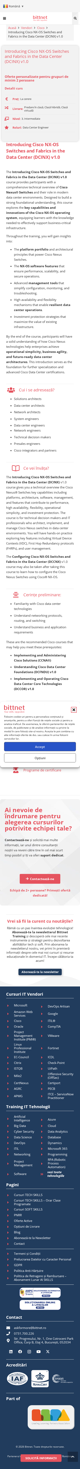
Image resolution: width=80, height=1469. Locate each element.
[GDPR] (10, 1265)
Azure (52, 1119)
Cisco (41, 28)
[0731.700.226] (10, 1333)
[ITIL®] (44, 1021)
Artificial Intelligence (22, 1118)
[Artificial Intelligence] (10, 1119)
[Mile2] (10, 1076)
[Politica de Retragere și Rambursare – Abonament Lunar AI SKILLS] (10, 1278)
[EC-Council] (10, 1057)
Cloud (52, 1126)
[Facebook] (20, 1351)
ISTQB (18, 1068)
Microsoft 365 (57, 1148)
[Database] (44, 1137)
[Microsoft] (10, 1005)
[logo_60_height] (40, 18)
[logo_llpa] (51, 1417)
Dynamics (55, 1143)
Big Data (20, 1126)
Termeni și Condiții (27, 1253)
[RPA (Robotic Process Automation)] (44, 1163)
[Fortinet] (44, 1048)
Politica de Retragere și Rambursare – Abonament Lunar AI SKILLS (40, 1278)
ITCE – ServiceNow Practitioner (61, 1096)
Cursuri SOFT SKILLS (28, 1209)
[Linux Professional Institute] (10, 1048)
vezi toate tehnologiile (55, 1174)
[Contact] (10, 1244)
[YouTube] (38, 1351)
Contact (19, 1243)
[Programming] (44, 1154)
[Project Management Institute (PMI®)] (10, 1036)
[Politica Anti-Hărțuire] (10, 1271)
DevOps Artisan (59, 1006)
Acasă (12, 28)
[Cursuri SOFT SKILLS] (10, 1210)
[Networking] (10, 1154)
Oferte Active (23, 1221)
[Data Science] (10, 1137)
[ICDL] (44, 1057)
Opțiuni (40, 758)
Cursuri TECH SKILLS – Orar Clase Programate (37, 1202)
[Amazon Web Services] (10, 1014)
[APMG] (10, 1096)
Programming (57, 1154)
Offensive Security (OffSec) (60, 1076)
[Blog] (10, 1232)
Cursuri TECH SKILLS (28, 1195)
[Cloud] (44, 1126)
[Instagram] (29, 1351)
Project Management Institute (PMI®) (25, 1035)
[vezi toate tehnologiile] (43, 1174)
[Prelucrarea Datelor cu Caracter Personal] (10, 1259)
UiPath (52, 1068)
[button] (74, 710)
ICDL (51, 1057)
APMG (18, 1096)
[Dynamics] (44, 1143)
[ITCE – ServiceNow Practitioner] (44, 1096)
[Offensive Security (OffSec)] (44, 1076)
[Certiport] (44, 1083)
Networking (22, 1154)
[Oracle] (10, 1027)
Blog (17, 1232)
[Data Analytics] (44, 1131)
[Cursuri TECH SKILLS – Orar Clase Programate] (10, 1202)
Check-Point (56, 1063)
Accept (40, 746)
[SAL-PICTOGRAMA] (40, 1293)
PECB (51, 1089)
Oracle (18, 1026)
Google (53, 1014)
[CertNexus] (10, 1083)
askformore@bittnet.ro (30, 1328)
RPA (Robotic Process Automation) (57, 1163)
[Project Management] (10, 1163)
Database (54, 1137)
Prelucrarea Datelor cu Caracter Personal (42, 1259)
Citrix (17, 1063)
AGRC (18, 1089)
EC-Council (21, 1057)
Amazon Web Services (23, 1013)
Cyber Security (24, 1131)
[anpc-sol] (40, 1305)
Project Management (23, 1163)
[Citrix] (10, 1063)
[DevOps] (10, 1143)
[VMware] (44, 1036)
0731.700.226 (24, 1333)
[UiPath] (44, 1069)
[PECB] (44, 1089)
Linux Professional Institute (22, 1048)
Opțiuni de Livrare (27, 1226)
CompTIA (54, 1026)
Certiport (54, 1083)
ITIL (16, 1148)
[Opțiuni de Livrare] (10, 1227)
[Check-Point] (44, 1063)
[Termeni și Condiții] (10, 1254)
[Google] (44, 1014)
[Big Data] (10, 1126)
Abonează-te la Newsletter (32, 1238)
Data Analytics (58, 1131)
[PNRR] (10, 1215)
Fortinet (53, 1048)
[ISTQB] (10, 1069)
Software (20, 1174)
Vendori (26, 28)
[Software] (10, 1174)
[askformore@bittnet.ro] (10, 1328)
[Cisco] (10, 1021)
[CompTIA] (44, 1027)
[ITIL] (10, 1149)
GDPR (18, 1265)
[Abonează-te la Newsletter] (10, 1238)
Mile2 (18, 1076)
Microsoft (20, 1005)
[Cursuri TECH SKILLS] (10, 1195)
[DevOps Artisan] (44, 1006)
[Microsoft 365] (44, 1149)
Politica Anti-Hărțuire (28, 1271)
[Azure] (44, 1120)
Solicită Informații (41, 1458)
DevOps (19, 1143)
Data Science (23, 1137)
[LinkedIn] (10, 1351)
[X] (47, 1351)
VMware (53, 1036)
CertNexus (21, 1083)
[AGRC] (10, 1089)
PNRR (18, 1215)
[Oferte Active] (10, 1221)
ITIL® (51, 1021)
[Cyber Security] (10, 1131)
